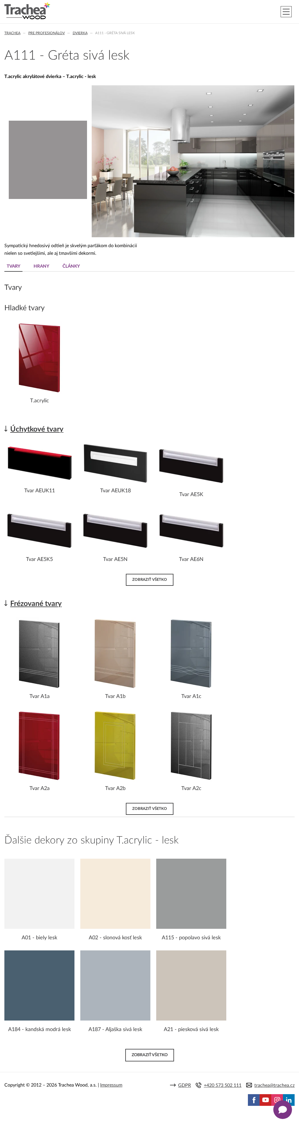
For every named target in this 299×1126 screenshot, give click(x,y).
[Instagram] (277, 1100)
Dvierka (80, 33)
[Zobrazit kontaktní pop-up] (282, 1109)
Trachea (12, 33)
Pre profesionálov (46, 33)
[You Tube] (265, 1100)
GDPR (184, 1085)
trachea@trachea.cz (274, 1085)
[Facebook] (254, 1100)
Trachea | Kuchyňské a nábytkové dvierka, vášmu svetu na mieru (27, 11)
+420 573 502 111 (222, 1085)
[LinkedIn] (289, 1100)
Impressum (111, 1085)
